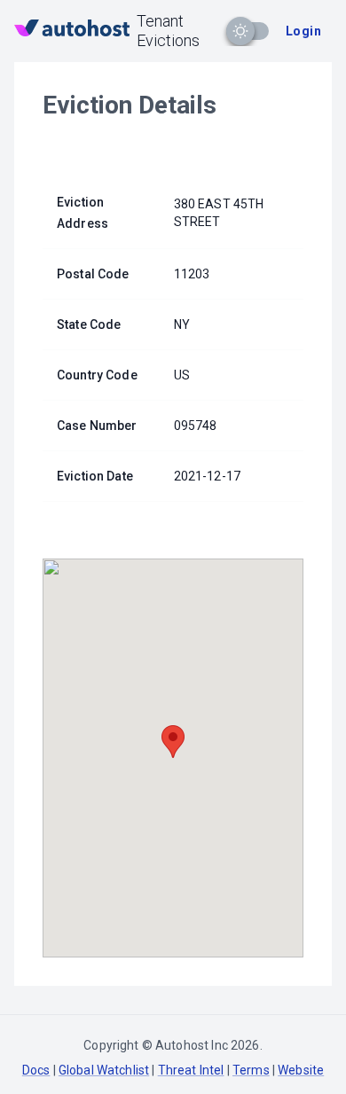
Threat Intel (191, 1070)
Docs (36, 1070)
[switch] (240, 31)
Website (301, 1070)
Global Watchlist (104, 1070)
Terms (251, 1070)
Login (303, 31)
